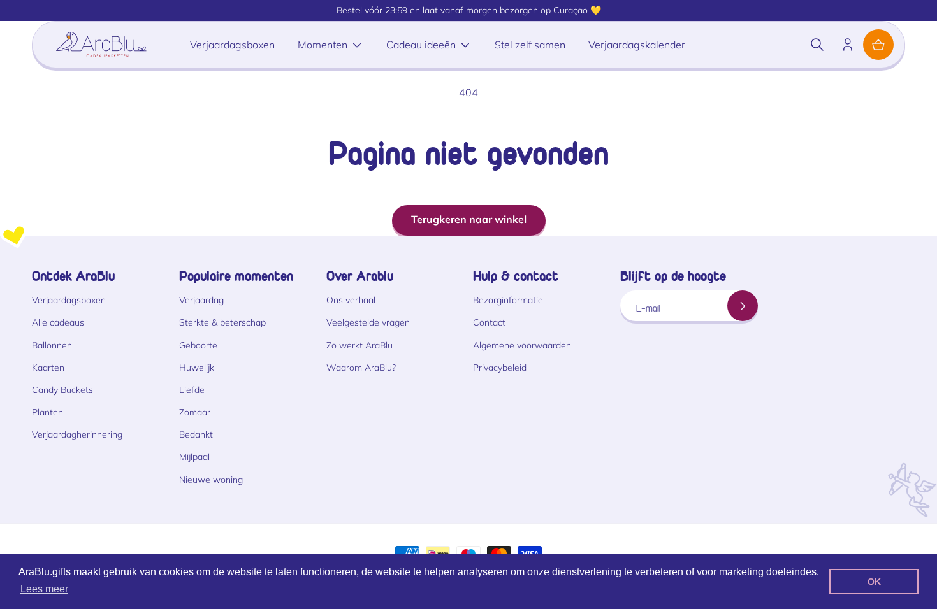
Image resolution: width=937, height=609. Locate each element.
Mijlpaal (194, 456)
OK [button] (874, 582)
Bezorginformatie (508, 300)
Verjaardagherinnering (77, 434)
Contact (489, 322)
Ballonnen (52, 345)
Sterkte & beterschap (222, 322)
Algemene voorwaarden (522, 345)
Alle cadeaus (58, 322)
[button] (817, 44)
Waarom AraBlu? (361, 367)
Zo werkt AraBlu (359, 345)
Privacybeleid (500, 367)
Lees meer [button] (44, 589)
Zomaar (194, 412)
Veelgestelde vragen (368, 322)
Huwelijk (196, 367)
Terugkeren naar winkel (469, 219)
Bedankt (196, 434)
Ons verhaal (350, 300)
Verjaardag (201, 300)
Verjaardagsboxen (69, 300)
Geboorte (198, 345)
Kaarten (48, 367)
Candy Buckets (62, 390)
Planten (47, 412)
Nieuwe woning (211, 479)
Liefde (192, 390)
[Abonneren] (742, 305)
